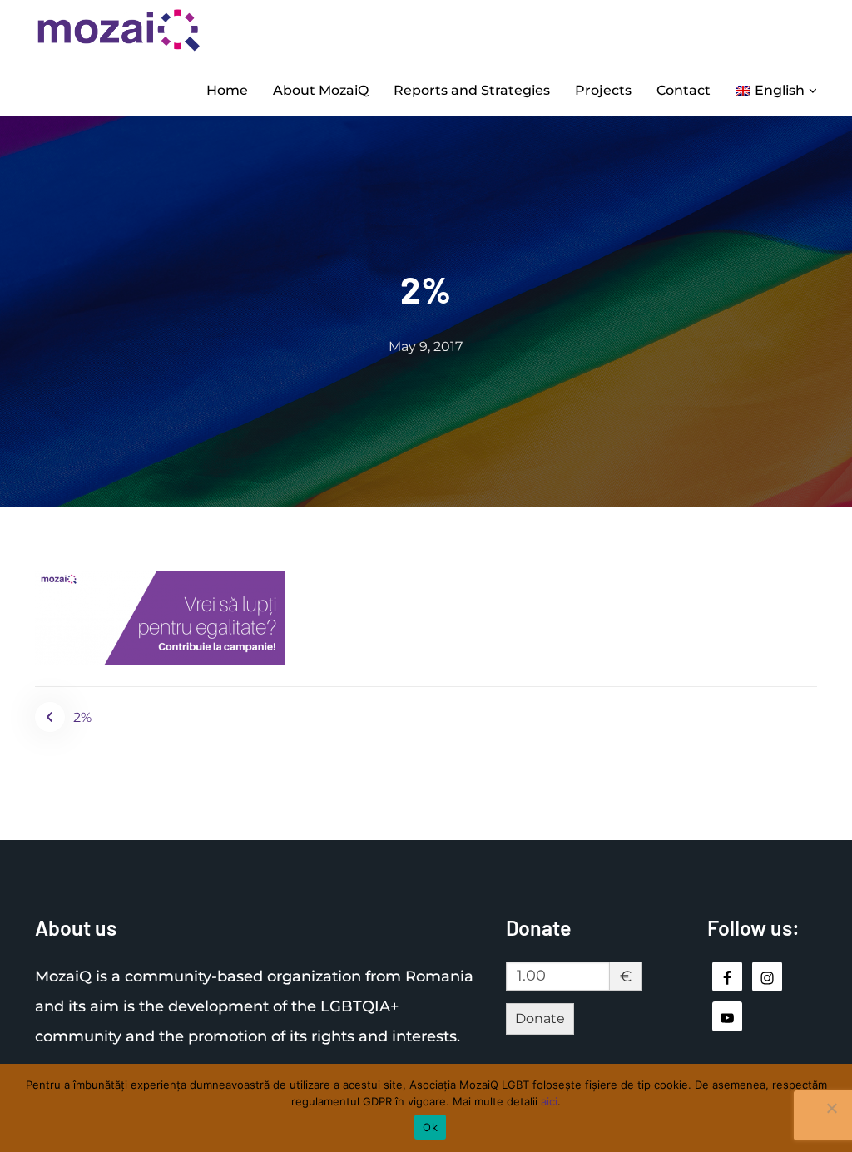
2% (82, 717)
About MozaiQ (321, 90)
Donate (540, 1018)
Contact (683, 90)
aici (549, 1101)
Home (227, 90)
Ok (430, 1127)
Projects (603, 90)
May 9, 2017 (426, 346)
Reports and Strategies (472, 90)
